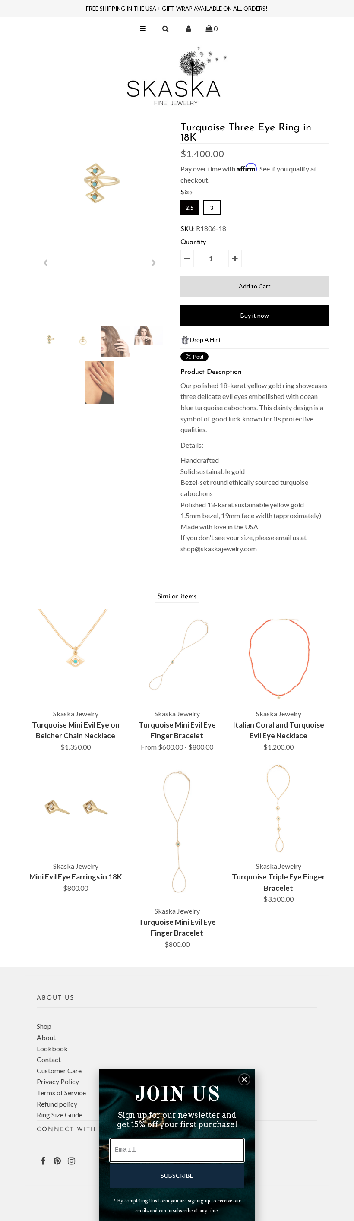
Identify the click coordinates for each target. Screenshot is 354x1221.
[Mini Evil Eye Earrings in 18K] (75, 808)
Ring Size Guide (59, 1114)
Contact (49, 1059)
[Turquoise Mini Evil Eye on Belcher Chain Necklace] (75, 656)
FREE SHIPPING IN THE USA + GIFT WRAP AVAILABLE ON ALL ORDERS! (177, 8)
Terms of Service (61, 1092)
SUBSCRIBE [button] (177, 1175)
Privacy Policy (58, 1081)
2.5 (190, 207)
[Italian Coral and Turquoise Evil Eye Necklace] (278, 656)
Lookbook (52, 1048)
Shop (44, 1026)
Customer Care (59, 1070)
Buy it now (254, 315)
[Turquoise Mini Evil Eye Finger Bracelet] (177, 656)
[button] (244, 1079)
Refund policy (57, 1104)
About (46, 1037)
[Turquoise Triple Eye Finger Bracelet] (278, 808)
